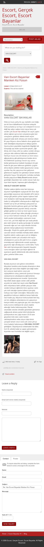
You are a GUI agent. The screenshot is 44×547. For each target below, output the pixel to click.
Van (5, 247)
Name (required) (7, 390)
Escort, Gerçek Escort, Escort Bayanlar (17, 15)
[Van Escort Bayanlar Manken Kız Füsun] (19, 101)
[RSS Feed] (4, 2)
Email (4, 477)
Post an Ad (35, 39)
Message (5, 491)
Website (4, 409)
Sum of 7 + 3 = (7, 515)
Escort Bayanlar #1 (15, 534)
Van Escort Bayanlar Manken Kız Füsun (17, 78)
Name (4, 470)
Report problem (9, 374)
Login (39, 2)
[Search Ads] (7, 60)
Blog (25, 534)
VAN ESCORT (12, 68)
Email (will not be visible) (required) (13, 400)
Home (4, 68)
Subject (4, 484)
